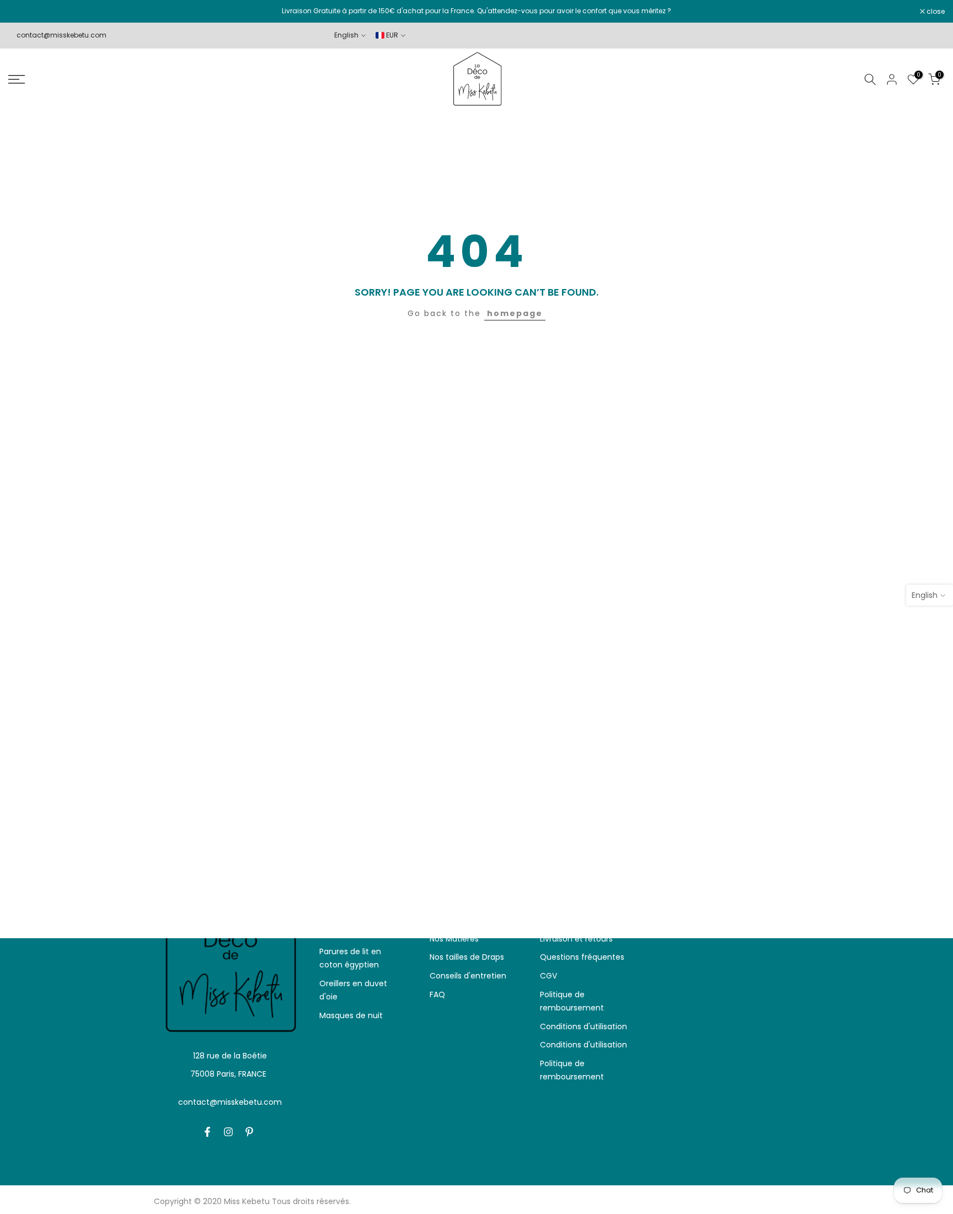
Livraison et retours (576, 938)
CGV (548, 975)
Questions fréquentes (582, 956)
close (23, 11)
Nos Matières (454, 938)
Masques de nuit (351, 1015)
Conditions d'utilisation (583, 1026)
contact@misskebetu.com (61, 35)
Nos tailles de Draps (467, 956)
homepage (515, 313)
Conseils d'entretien (468, 975)
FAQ (437, 994)
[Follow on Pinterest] (249, 1131)
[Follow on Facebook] (207, 1131)
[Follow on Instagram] (228, 1131)
